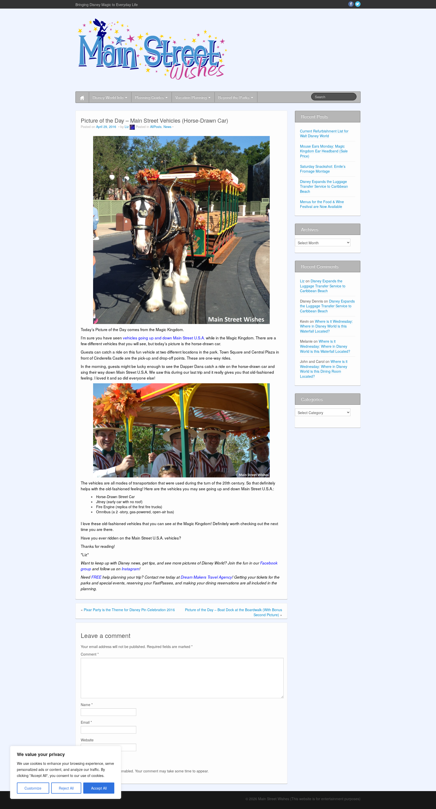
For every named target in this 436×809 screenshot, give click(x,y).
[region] (65, 772)
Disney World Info (109, 97)
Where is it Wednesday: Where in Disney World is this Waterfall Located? (326, 326)
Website (87, 739)
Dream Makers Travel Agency (206, 577)
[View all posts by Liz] (132, 126)
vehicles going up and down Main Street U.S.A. (164, 337)
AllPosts (155, 126)
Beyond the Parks (234, 97)
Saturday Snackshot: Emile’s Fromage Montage (322, 169)
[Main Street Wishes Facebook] (351, 4)
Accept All (99, 788)
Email (86, 722)
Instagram (130, 568)
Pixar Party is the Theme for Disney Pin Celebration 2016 (129, 609)
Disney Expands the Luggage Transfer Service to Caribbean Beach (324, 186)
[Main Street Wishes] (152, 48)
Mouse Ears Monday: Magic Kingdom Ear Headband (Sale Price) (324, 151)
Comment (90, 654)
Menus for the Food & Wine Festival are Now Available (322, 204)
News (167, 126)
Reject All (66, 788)
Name (87, 704)
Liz (127, 126)
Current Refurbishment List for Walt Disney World (324, 133)
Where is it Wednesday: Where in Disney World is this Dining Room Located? (323, 369)
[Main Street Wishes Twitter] (358, 4)
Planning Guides (150, 97)
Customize (32, 788)
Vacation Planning (191, 97)
